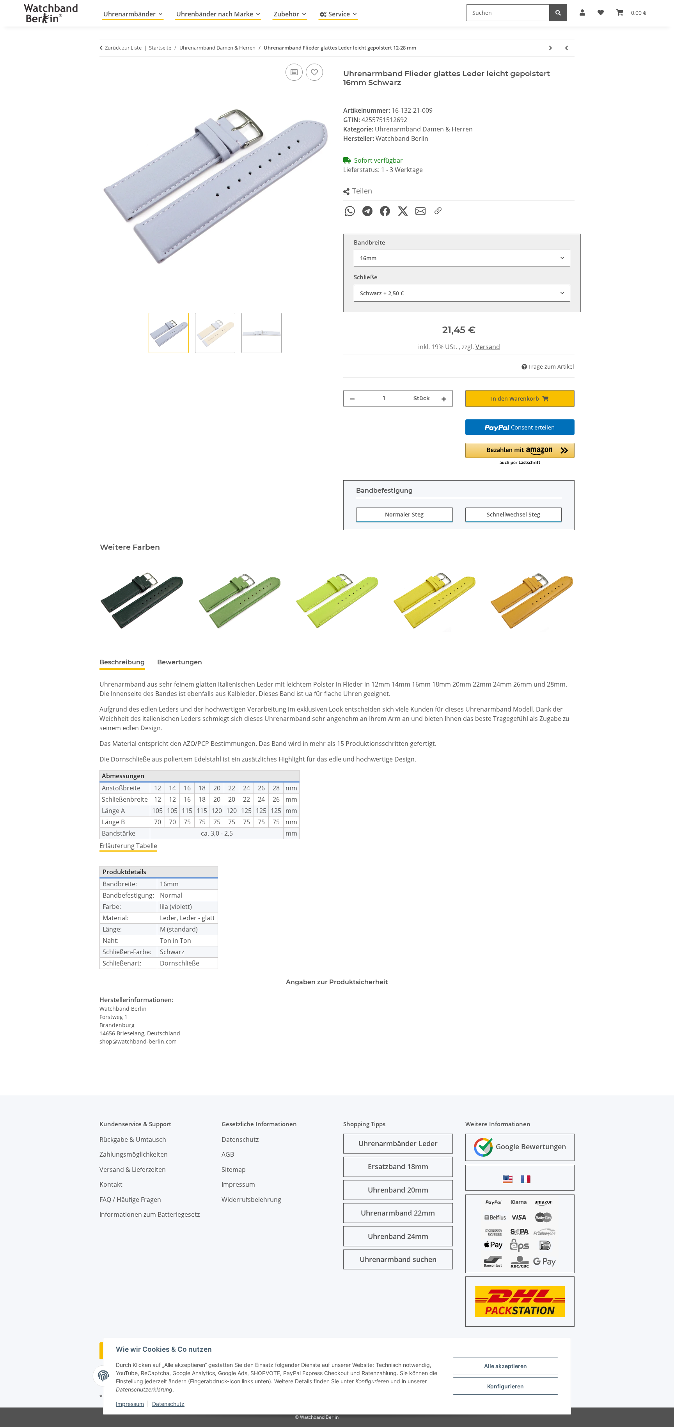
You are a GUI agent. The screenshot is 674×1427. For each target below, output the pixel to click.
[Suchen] (558, 12)
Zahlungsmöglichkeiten (133, 1154)
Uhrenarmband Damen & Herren (424, 129)
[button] (357, 191)
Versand (487, 347)
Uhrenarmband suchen (398, 1259)
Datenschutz (168, 1403)
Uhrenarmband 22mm (398, 1213)
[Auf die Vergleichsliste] (294, 72)
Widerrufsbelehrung (251, 1199)
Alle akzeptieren (505, 1366)
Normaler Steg (404, 514)
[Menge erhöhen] (443, 398)
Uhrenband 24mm (398, 1236)
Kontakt (110, 1184)
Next (561, 600)
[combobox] (462, 258)
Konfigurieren (505, 1386)
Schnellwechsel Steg (513, 514)
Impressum (130, 1403)
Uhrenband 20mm (398, 1189)
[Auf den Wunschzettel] (314, 72)
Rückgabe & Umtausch (132, 1139)
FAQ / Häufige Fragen (130, 1199)
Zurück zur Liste (123, 47)
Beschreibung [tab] (122, 662)
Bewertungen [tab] (179, 662)
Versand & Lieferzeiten (132, 1169)
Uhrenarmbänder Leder (398, 1143)
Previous (112, 600)
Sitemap (234, 1169)
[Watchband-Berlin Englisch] (510, 1179)
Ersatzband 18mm (398, 1166)
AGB (228, 1154)
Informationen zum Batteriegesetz (149, 1214)
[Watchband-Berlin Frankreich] (528, 1179)
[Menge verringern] (352, 398)
